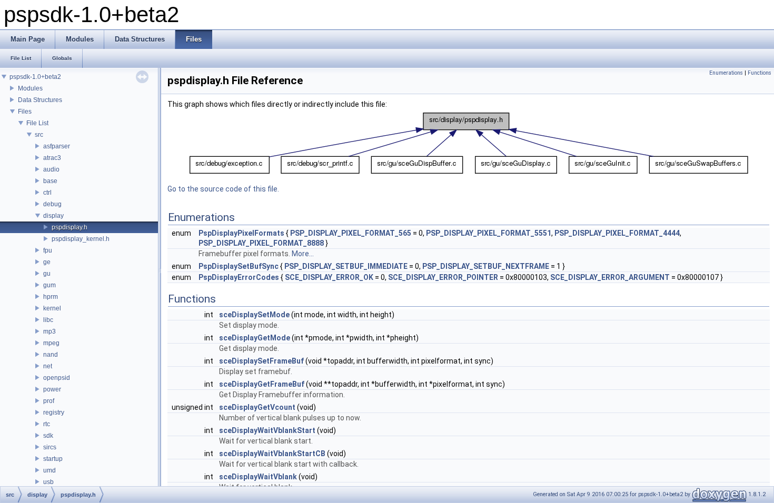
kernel (52, 308)
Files (25, 111)
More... (303, 253)
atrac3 (52, 158)
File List (37, 123)
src (39, 134)
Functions (759, 72)
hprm (50, 296)
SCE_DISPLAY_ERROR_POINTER (443, 277)
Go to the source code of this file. (223, 189)
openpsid (56, 377)
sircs (49, 447)
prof (48, 401)
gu (47, 273)
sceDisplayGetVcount (257, 407)
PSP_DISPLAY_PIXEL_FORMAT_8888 (261, 243)
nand (50, 354)
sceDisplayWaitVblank (258, 476)
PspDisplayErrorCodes (239, 277)
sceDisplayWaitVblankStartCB (272, 453)
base (50, 181)
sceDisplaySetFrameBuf (261, 361)
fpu (47, 250)
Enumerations (726, 72)
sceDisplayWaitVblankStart (267, 430)
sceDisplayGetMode (254, 338)
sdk (48, 435)
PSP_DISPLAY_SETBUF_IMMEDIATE (346, 266)
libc (48, 320)
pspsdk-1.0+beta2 (35, 77)
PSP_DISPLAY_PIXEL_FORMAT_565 (350, 233)
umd (49, 470)
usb (48, 482)
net (47, 366)
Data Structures (40, 100)
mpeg (51, 343)
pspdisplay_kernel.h (81, 239)
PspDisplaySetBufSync (239, 266)
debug (52, 204)
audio (51, 169)
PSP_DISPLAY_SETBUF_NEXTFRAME (485, 266)
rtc (46, 424)
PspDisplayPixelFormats (241, 233)
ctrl (47, 192)
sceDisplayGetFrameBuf (261, 384)
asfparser (56, 146)
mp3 (49, 331)
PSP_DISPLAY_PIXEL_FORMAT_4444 (617, 233)
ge (47, 262)
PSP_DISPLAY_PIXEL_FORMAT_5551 (488, 233)
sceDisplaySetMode (254, 314)
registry (53, 412)
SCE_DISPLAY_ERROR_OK (329, 277)
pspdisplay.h (69, 227)
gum (49, 285)
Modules (30, 88)
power (52, 389)
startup (53, 458)
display (53, 215)
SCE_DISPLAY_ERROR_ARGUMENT (610, 277)
